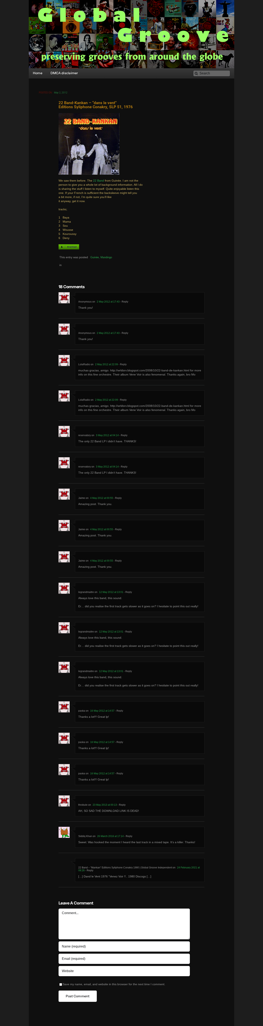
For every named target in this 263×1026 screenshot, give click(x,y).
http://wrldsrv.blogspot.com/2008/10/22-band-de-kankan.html (149, 370)
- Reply (124, 301)
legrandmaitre (86, 592)
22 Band (98, 180)
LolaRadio (84, 364)
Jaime (81, 498)
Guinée (94, 257)
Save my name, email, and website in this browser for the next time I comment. (114, 984)
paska (81, 710)
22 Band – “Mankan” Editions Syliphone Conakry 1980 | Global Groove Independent (125, 867)
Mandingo (106, 257)
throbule (83, 804)
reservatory (84, 435)
